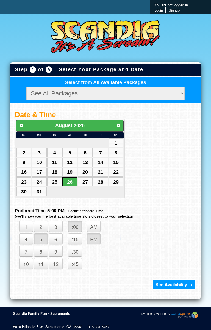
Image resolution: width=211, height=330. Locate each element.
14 (100, 162)
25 (54, 182)
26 (70, 182)
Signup (174, 10)
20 (85, 172)
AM (94, 226)
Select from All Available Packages (105, 82)
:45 (75, 263)
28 (100, 182)
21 (100, 172)
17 (39, 172)
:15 (75, 239)
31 (39, 191)
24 (39, 182)
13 (85, 162)
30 (24, 191)
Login (158, 10)
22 (116, 172)
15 (116, 162)
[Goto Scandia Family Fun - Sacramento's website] (105, 37)
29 (116, 182)
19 (70, 172)
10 (39, 162)
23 (24, 182)
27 (85, 182)
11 (54, 162)
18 (54, 172)
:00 (75, 226)
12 (70, 162)
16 (24, 172)
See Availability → (174, 284)
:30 (75, 251)
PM (94, 239)
